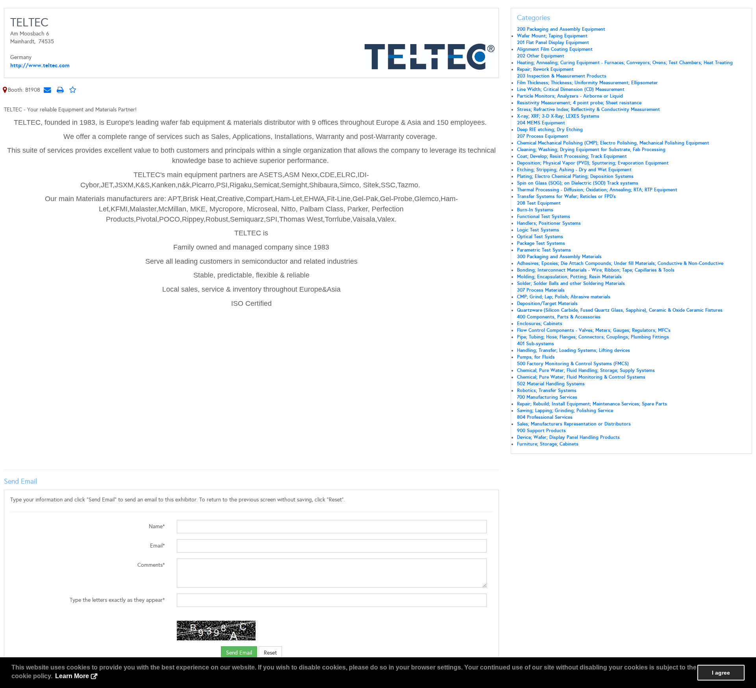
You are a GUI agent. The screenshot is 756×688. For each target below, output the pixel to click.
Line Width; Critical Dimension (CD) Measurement (570, 89)
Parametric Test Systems (544, 250)
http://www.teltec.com (40, 65)
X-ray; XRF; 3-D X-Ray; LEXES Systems (558, 116)
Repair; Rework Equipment (545, 69)
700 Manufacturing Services (547, 397)
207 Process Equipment (542, 136)
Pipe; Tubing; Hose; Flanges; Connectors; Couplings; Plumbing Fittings (593, 337)
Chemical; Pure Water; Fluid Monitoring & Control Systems (581, 377)
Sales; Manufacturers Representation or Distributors (574, 424)
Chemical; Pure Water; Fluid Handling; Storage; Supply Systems (586, 370)
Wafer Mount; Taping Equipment (552, 36)
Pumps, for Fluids (536, 357)
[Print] (59, 89)
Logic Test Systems (538, 230)
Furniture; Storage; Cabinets (547, 444)
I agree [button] (721, 673)
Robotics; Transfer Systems (546, 390)
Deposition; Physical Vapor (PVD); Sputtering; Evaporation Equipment (593, 163)
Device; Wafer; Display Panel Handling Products (568, 437)
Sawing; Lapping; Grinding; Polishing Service (565, 410)
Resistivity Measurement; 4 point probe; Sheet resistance (579, 103)
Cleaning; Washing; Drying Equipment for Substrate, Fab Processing (591, 149)
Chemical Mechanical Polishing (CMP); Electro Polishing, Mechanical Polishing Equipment (613, 143)
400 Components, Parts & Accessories (558, 317)
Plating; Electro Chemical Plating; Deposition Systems (575, 176)
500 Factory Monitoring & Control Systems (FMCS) (573, 364)
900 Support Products (541, 430)
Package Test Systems (541, 243)
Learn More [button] (72, 676)
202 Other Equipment (540, 56)
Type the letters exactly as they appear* (117, 600)
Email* (157, 545)
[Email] (47, 89)
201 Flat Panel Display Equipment (553, 42)
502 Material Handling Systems (551, 384)
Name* (157, 526)
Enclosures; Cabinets (539, 323)
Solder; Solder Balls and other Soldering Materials (571, 283)
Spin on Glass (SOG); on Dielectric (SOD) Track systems (577, 183)
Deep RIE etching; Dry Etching (550, 129)
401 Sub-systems (535, 343)
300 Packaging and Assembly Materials (559, 256)
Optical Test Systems (540, 236)
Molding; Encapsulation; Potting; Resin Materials (569, 277)
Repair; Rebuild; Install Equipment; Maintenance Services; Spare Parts (592, 404)
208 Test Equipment (539, 203)
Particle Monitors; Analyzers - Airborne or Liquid (570, 96)
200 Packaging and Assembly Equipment (561, 29)
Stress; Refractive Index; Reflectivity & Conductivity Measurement (588, 109)
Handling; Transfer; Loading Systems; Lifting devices (573, 350)
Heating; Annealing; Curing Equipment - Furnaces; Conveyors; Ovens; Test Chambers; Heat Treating (625, 62)
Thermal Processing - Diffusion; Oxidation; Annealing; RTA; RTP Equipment (597, 190)
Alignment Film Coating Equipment (555, 49)
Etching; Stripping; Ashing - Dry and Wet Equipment (574, 169)
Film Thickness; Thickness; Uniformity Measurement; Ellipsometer (587, 83)
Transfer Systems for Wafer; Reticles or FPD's (566, 196)
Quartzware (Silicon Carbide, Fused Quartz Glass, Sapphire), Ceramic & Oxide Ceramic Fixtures (620, 310)
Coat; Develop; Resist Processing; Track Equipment (572, 156)
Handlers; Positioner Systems (549, 223)
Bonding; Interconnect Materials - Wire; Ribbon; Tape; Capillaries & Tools (595, 270)
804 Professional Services (545, 417)
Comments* (151, 565)
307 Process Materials (541, 290)
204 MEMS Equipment (541, 123)
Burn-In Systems (535, 210)
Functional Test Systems (543, 216)
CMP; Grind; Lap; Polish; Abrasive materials (563, 297)
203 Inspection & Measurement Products (561, 76)
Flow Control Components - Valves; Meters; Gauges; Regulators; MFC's (594, 330)
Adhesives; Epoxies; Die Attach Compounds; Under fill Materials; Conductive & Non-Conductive (620, 263)
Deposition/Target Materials (547, 303)
